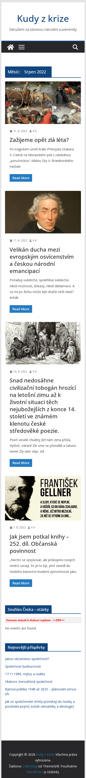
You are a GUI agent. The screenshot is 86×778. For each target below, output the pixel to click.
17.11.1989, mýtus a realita (25, 674)
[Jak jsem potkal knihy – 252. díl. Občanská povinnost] (43, 498)
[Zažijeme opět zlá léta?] (43, 102)
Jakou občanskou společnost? (27, 659)
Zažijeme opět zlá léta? (39, 140)
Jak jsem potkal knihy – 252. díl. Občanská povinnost (39, 543)
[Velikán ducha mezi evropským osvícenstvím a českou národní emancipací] (43, 212)
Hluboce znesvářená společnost (29, 681)
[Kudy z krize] (10, 47)
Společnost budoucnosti (23, 666)
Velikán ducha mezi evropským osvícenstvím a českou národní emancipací (42, 260)
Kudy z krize (43, 18)
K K (35, 131)
